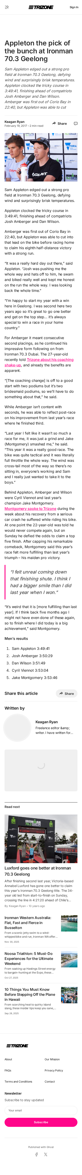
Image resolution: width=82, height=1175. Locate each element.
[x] (46, 1155)
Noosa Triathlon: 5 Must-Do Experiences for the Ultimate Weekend (29, 958)
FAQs (8, 1070)
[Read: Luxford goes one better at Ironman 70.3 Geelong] (41, 839)
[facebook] (36, 1155)
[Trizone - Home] (41, 7)
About (8, 1059)
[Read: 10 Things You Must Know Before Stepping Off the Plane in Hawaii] (69, 995)
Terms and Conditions (18, 1081)
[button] (7, 7)
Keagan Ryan (15, 122)
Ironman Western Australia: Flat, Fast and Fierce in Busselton (28, 922)
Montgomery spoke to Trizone (30, 508)
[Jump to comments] (75, 123)
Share (62, 123)
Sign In (74, 7)
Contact (50, 1081)
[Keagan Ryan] (17, 727)
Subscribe (41, 1122)
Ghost (50, 1147)
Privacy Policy (54, 1070)
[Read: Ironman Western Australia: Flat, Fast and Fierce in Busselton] (69, 923)
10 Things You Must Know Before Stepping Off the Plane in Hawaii (30, 994)
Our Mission (52, 1059)
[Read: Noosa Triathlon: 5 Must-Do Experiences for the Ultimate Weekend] (69, 959)
